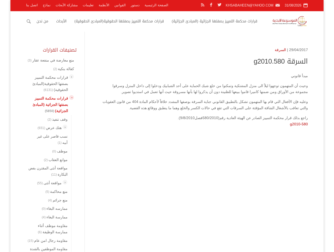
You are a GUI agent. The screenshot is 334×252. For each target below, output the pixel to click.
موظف (60, 151)
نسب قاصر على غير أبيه (52, 139)
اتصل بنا (32, 5)
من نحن (42, 21)
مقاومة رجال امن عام (48, 240)
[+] (71, 76)
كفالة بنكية (63, 69)
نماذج (47, 5)
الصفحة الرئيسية (156, 5)
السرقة (280, 50)
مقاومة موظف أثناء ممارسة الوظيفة (53, 229)
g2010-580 (299, 124)
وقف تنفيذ (57, 119)
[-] (71, 97)
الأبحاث (61, 21)
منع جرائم (58, 200)
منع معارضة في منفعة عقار (51, 60)
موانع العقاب (56, 159)
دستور (135, 5)
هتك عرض (50, 128)
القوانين (120, 5)
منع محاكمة (56, 191)
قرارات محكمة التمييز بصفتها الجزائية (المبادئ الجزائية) (214, 21)
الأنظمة (104, 5)
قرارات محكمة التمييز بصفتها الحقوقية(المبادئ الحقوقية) (119, 21)
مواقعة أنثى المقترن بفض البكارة (48, 171)
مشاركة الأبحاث (67, 5)
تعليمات (88, 5)
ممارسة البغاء (55, 217)
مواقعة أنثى (49, 183)
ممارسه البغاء (55, 208)
